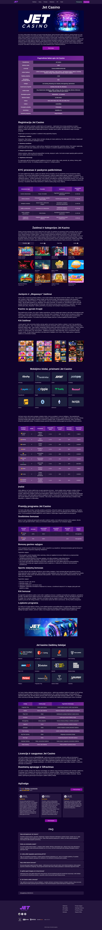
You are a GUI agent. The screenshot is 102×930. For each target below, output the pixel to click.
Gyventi (42, 243)
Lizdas (74, 243)
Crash (58, 243)
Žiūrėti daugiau (51, 820)
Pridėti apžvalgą (76, 789)
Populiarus (25, 243)
